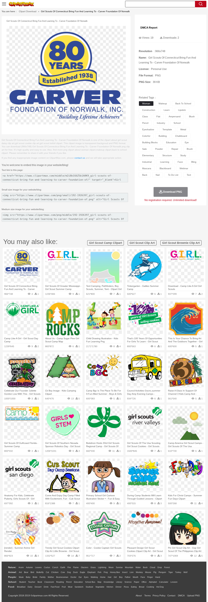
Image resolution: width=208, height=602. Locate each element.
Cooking (150, 587)
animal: (12, 572)
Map (99, 582)
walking (94, 577)
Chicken (54, 572)
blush (192, 116)
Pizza (126, 587)
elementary (148, 155)
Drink (46, 587)
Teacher (31, 582)
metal (183, 129)
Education (78, 582)
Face (143, 577)
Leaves (38, 567)
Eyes (86, 577)
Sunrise (119, 567)
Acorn (21, 567)
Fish (99, 572)
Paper (136, 582)
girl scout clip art (142, 242)
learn (167, 110)
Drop (159, 567)
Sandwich (79, 587)
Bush (145, 567)
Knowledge (109, 582)
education (171, 142)
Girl (115, 577)
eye (187, 142)
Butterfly (40, 572)
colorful (146, 136)
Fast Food (55, 587)
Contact (171, 595)
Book (40, 582)
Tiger (170, 572)
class (145, 116)
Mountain (129, 567)
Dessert (38, 587)
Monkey (139, 572)
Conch (55, 567)
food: (11, 586)
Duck (75, 572)
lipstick (182, 110)
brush (190, 149)
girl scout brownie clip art (181, 242)
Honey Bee (115, 572)
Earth (62, 567)
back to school (183, 103)
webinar (184, 168)
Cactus (47, 567)
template (167, 129)
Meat (70, 587)
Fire (69, 567)
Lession (173, 582)
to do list (173, 175)
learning (164, 162)
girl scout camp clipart (105, 242)
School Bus (90, 582)
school (177, 123)
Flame (76, 567)
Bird (32, 572)
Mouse (148, 572)
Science (128, 582)
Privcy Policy (159, 595)
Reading (60, 582)
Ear (80, 577)
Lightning (102, 567)
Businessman (62, 577)
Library (119, 582)
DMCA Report (148, 27)
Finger (150, 577)
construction (148, 110)
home (102, 577)
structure (167, 155)
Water (138, 567)
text (189, 175)
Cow (63, 572)
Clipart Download (27, 11)
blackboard (165, 168)
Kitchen (110, 587)
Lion (132, 572)
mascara (146, 168)
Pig (154, 572)
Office (144, 582)
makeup (163, 103)
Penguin (162, 572)
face (180, 162)
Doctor (73, 577)
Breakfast (21, 587)
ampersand (175, 116)
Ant (20, 572)
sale (144, 149)
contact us (79, 158)
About (139, 595)
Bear (26, 572)
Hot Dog (160, 587)
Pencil (69, 582)
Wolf (185, 572)
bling (193, 162)
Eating (134, 587)
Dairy (30, 587)
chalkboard (181, 136)
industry (161, 123)
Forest (167, 567)
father (127, 577)
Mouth (135, 577)
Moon (111, 567)
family (43, 577)
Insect (124, 572)
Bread (141, 587)
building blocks (150, 142)
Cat (47, 572)
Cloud (152, 567)
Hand (157, 577)
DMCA (181, 595)
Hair (109, 577)
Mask (21, 577)
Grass (93, 567)
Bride (35, 577)
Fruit (64, 587)
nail (158, 175)
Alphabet (153, 582)
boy (121, 577)
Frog (106, 572)
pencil (145, 123)
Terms (147, 595)
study (183, 155)
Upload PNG (193, 595)
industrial (147, 162)
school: (12, 582)
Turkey (178, 572)
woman (146, 103)
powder (159, 149)
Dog (69, 572)
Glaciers (84, 567)
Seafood (89, 587)
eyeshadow (148, 129)
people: (12, 577)
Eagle (82, 572)
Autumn (29, 567)
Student (22, 582)
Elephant (91, 572)
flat (158, 116)
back (144, 175)
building (163, 136)
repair (174, 149)
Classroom (49, 582)
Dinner (119, 587)
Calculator (163, 582)
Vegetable (99, 587)
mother (51, 577)
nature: (12, 567)
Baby (28, 577)
